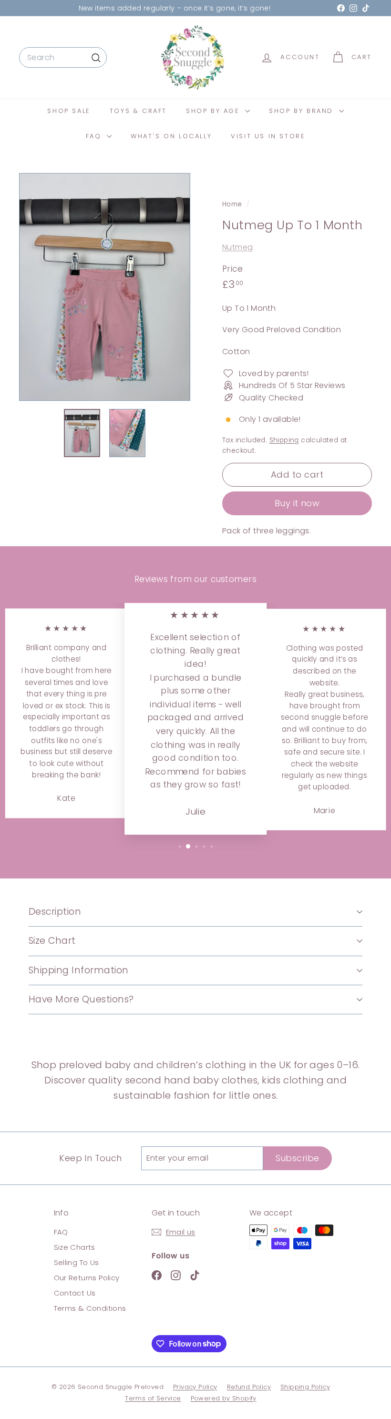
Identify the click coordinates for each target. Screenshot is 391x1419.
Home (233, 204)
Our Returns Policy (87, 1278)
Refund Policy (249, 1386)
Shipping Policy (305, 1386)
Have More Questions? (81, 999)
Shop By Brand (302, 110)
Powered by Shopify (224, 1398)
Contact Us (75, 1293)
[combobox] (63, 57)
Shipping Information (79, 970)
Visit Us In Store (268, 136)
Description (55, 911)
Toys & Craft (138, 110)
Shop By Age (214, 110)
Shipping (284, 440)
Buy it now (297, 503)
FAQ (95, 136)
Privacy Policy (195, 1386)
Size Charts (74, 1247)
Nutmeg (237, 247)
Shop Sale (68, 110)
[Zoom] (105, 287)
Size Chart (52, 940)
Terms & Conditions (90, 1308)
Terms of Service (153, 1398)
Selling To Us (76, 1262)
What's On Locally (171, 136)
